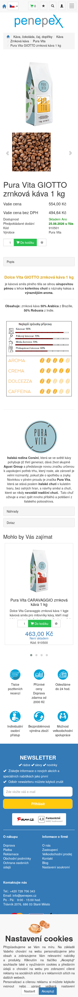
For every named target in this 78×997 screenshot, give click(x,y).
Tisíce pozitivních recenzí (15, 688)
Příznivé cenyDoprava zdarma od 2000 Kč (39, 693)
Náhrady (12, 511)
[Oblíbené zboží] (43, 6)
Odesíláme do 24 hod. (62, 686)
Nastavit (29, 991)
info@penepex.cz (24, 895)
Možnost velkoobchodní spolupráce (63, 730)
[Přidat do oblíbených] (42, 242)
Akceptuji (48, 991)
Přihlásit (38, 803)
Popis (10, 261)
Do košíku (27, 242)
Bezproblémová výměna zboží (39, 728)
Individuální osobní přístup (15, 730)
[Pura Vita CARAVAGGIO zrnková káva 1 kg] (39, 571)
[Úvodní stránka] (8, 36)
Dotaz (11, 522)
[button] (31, 655)
